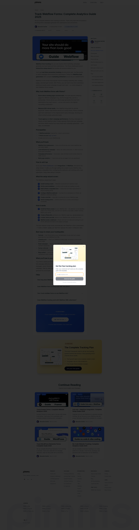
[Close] (83, 246)
